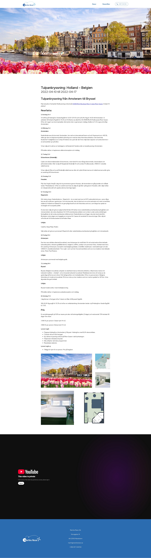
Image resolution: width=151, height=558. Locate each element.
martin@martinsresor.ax (75, 543)
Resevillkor (106, 4)
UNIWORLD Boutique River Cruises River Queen (88, 104)
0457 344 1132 (123, 4)
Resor (94, 4)
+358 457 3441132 (75, 547)
